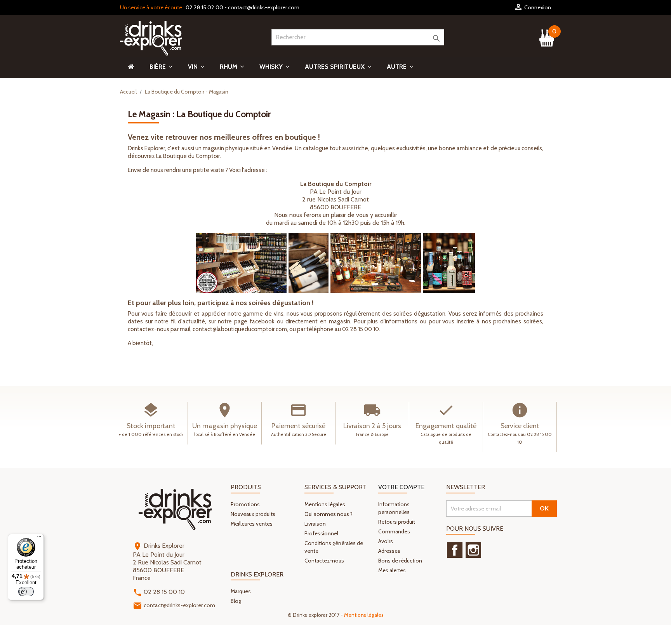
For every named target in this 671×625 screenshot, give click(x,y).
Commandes (394, 531)
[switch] (26, 591)
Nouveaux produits (253, 513)
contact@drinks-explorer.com (263, 7)
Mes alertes (392, 570)
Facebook (454, 550)
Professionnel (321, 533)
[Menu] (39, 538)
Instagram (473, 550)
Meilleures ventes (252, 523)
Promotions (245, 504)
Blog (236, 600)
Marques (241, 591)
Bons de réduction (400, 560)
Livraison (315, 523)
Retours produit (396, 521)
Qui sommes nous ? (328, 513)
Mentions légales (324, 504)
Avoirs (385, 541)
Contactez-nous (324, 560)
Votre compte (401, 487)
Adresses (389, 550)
